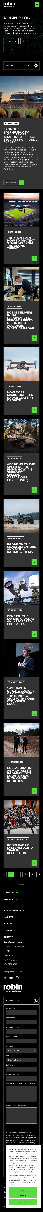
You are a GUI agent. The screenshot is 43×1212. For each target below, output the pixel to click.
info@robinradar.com (12, 968)
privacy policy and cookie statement (21, 1169)
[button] (4, 874)
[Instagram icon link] (17, 977)
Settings (23, 1190)
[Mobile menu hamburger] (37, 4)
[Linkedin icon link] (5, 977)
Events (9, 49)
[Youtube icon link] (11, 977)
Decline (23, 1202)
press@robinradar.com (13, 972)
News (25, 41)
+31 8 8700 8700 (10, 964)
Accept (23, 1195)
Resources (11, 41)
